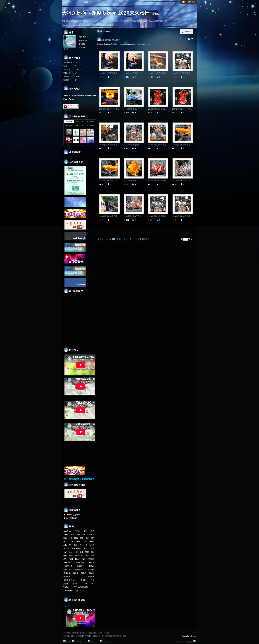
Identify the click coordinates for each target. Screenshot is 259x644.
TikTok (66, 587)
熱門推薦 (90, 126)
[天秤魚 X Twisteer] (69, 140)
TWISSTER (68, 591)
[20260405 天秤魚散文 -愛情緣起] (76, 132)
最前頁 (100, 239)
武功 (65, 559)
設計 (71, 556)
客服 (125, 636)
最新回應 (79, 121)
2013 (76, 538)
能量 (83, 534)
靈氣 (72, 534)
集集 (81, 552)
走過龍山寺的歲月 (111, 40)
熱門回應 (79, 126)
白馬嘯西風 (90, 577)
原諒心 (75, 584)
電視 (85, 531)
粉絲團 (68, 642)
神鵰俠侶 (80, 566)
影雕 (76, 552)
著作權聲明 (106, 636)
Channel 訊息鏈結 (73, 515)
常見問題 (87, 636)
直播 (71, 559)
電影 (82, 538)
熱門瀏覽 (68, 126)
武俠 (78, 542)
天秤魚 (66, 49)
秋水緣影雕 (76, 549)
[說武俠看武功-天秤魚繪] (90, 132)
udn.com (193, 636)
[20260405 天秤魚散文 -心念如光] (69, 132)
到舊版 (156, 14)
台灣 (84, 542)
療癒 (75, 545)
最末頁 (144, 239)
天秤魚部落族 (71, 518)
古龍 (76, 591)
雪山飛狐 (90, 570)
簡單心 (84, 584)
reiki (65, 545)
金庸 (92, 556)
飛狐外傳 (66, 573)
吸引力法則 (90, 545)
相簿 (86, 2)
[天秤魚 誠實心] (90, 140)
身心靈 (91, 542)
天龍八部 (66, 577)
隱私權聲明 (117, 636)
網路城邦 (189, 642)
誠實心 (66, 584)
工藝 (70, 552)
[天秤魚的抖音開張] (76, 140)
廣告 (92, 531)
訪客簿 (102, 2)
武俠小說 (66, 563)
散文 (65, 542)
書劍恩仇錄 (79, 563)
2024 (92, 584)
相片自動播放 (104, 31)
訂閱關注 (82, 44)
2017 (86, 549)
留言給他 (82, 48)
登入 (177, 642)
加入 (182, 642)
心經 (87, 556)
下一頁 (136, 239)
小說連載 (90, 559)
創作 (92, 538)
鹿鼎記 (91, 566)
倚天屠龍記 (79, 570)
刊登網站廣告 (68, 636)
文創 (65, 552)
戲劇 (83, 559)
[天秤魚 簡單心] (83, 140)
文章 (70, 2)
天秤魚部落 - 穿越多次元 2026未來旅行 (105, 13)
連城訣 (91, 573)
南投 (87, 552)
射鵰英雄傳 (67, 566)
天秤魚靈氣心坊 (69, 580)
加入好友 (82, 37)
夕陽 (77, 556)
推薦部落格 (83, 41)
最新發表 (68, 121)
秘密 (65, 538)
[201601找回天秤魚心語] (83, 132)
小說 (71, 542)
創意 (92, 552)
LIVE (77, 559)
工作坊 (83, 580)
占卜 (92, 580)
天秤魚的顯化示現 (81, 587)
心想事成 (90, 534)
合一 (81, 545)
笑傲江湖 (66, 570)
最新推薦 (90, 121)
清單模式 (187, 31)
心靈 (70, 538)
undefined (67, 531)
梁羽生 (82, 591)
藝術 (65, 556)
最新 (92, 549)
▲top (194, 633)
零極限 (66, 534)
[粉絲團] (64, 641)
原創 (87, 538)
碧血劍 (75, 573)
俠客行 (91, 563)
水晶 (78, 534)
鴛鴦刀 (83, 573)
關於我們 (79, 636)
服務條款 (96, 636)
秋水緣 (66, 549)
